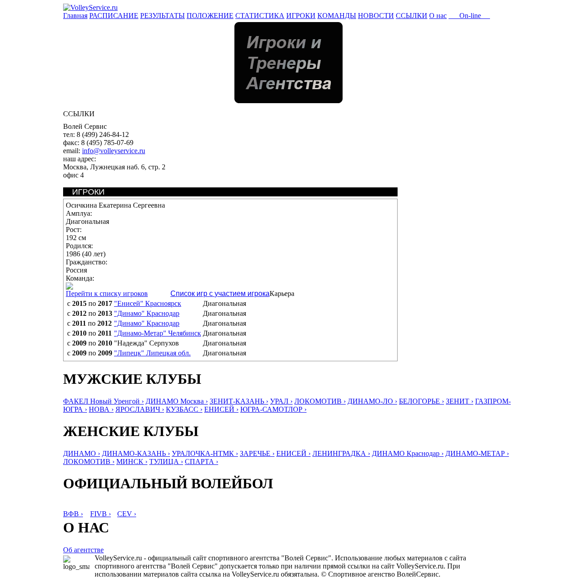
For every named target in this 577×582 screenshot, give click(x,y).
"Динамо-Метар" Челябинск (157, 333)
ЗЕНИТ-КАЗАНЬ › (239, 401)
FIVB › (100, 514)
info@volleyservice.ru (113, 151)
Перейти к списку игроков (107, 293)
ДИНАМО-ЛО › (372, 401)
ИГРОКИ (301, 15)
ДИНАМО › (81, 453)
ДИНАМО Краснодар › (408, 453)
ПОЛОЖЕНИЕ (210, 15)
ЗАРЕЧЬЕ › (257, 453)
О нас (438, 15)
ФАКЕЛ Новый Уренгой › (103, 401)
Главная (75, 15)
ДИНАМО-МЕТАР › (477, 453)
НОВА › (101, 409)
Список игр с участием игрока (220, 293)
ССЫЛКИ (411, 15)
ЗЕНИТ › (459, 401)
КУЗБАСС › (184, 409)
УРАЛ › (281, 401)
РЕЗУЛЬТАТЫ (162, 15)
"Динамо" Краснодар (146, 313)
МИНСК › (131, 461)
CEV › (126, 514)
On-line (469, 15)
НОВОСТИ (376, 15)
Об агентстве (83, 550)
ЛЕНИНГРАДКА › (341, 453)
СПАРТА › (201, 461)
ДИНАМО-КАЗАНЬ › (136, 453)
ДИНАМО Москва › (177, 401)
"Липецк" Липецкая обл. (152, 353)
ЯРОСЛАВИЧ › (139, 409)
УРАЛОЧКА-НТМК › (205, 453)
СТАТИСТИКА (259, 15)
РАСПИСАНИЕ (113, 15)
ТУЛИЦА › (166, 461)
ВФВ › (73, 514)
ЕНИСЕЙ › (221, 409)
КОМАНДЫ (336, 15)
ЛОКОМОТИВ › (320, 401)
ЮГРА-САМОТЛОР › (273, 409)
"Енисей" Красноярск (147, 303)
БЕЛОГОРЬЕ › (421, 401)
